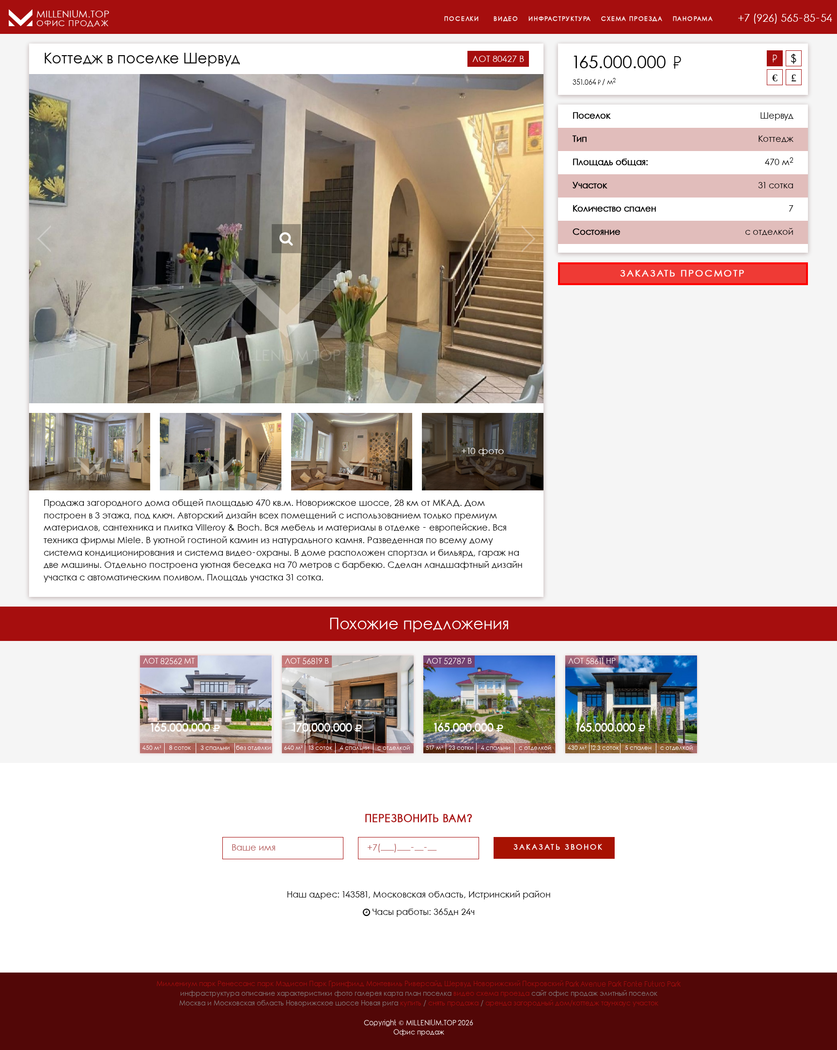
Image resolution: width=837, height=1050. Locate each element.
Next (492, 238)
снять (436, 1003)
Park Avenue (585, 984)
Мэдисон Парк (301, 984)
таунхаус (616, 1003)
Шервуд (457, 984)
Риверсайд (423, 984)
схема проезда (502, 994)
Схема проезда (632, 18)
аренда (498, 1003)
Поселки (462, 18)
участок (645, 1003)
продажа (463, 1003)
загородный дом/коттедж (556, 1003)
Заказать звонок (558, 848)
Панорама (693, 18)
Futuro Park (662, 984)
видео (463, 994)
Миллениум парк (186, 984)
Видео (506, 18)
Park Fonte (625, 984)
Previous (80, 238)
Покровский (542, 984)
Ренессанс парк (245, 984)
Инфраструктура (559, 18)
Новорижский (496, 984)
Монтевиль (384, 984)
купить (410, 1003)
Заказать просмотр (682, 274)
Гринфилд (346, 984)
